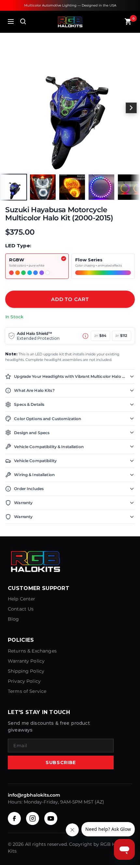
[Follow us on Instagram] (32, 818)
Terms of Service (27, 691)
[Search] (23, 21)
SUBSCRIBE (61, 762)
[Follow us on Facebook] (14, 818)
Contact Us (21, 609)
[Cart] (128, 21)
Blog (13, 619)
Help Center (21, 599)
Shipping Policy (26, 671)
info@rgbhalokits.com (34, 795)
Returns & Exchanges (32, 651)
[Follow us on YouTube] (50, 818)
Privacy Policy (24, 681)
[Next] (131, 108)
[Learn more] (85, 336)
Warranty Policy (26, 661)
